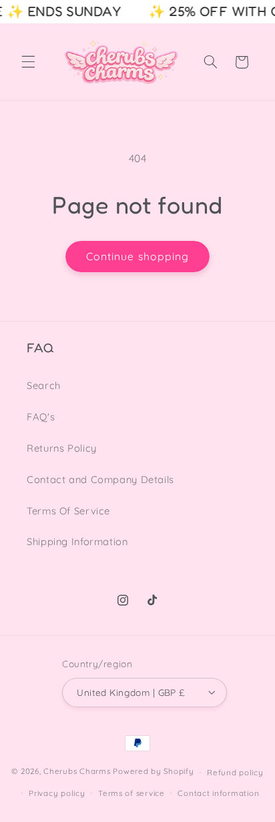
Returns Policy (62, 448)
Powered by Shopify (153, 772)
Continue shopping (137, 256)
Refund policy (235, 772)
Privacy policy (57, 793)
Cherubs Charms (76, 772)
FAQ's (41, 416)
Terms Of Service (68, 510)
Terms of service (131, 793)
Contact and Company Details (100, 479)
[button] (28, 62)
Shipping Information (77, 541)
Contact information (218, 793)
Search (44, 385)
